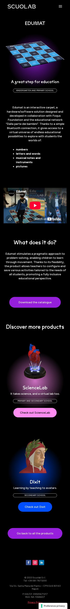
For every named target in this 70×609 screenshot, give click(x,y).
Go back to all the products (35, 533)
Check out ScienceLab (35, 412)
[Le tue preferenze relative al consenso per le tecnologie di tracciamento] (53, 606)
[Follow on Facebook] (28, 562)
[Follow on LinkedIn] (41, 562)
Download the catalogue (35, 302)
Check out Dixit (35, 507)
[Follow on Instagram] (35, 562)
